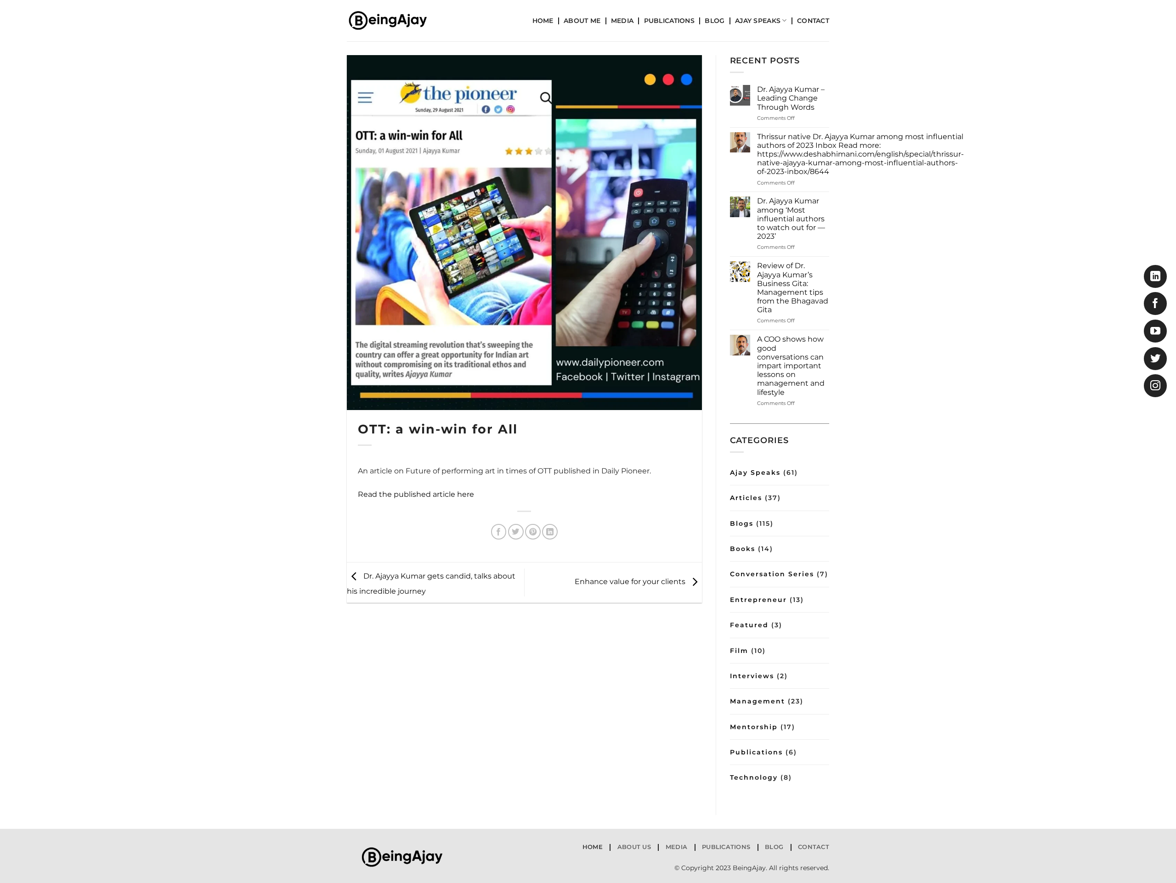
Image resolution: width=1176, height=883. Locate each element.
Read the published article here (416, 494)
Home (543, 21)
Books (742, 549)
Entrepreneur (758, 600)
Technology (754, 777)
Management (757, 701)
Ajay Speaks (757, 21)
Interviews (752, 676)
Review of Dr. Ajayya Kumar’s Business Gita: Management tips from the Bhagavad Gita (792, 287)
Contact (813, 21)
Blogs (741, 523)
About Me (582, 21)
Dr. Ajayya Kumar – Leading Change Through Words (791, 98)
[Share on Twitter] (516, 532)
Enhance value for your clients (631, 582)
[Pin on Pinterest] (533, 532)
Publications (669, 21)
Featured (749, 625)
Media (622, 21)
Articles (746, 498)
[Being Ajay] (393, 21)
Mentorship (754, 727)
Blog (714, 21)
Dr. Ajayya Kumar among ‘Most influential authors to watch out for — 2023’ (791, 219)
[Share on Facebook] (499, 532)
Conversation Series (772, 574)
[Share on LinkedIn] (550, 532)
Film (739, 651)
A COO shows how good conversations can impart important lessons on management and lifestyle (791, 365)
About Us (634, 847)
